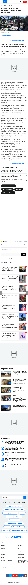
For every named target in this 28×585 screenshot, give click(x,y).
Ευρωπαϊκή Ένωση (18, 526)
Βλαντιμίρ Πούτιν (7, 189)
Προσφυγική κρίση (14, 520)
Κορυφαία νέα (7, 369)
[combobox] (14, 497)
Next (2, 551)
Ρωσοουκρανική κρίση (8, 185)
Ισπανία (9, 516)
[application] (14, 23)
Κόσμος (10, 5)
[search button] (24, 497)
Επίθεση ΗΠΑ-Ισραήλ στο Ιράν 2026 (14, 509)
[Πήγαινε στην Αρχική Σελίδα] (5, 1)
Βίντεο (2, 557)
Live (25, 1)
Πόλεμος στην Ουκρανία (10, 513)
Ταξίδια (3, 554)
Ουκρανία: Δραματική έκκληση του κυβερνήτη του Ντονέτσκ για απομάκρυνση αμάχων (12, 171)
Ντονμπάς (18, 189)
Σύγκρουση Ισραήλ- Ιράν (14, 506)
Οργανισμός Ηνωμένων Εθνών (14, 523)
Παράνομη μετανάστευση (18, 530)
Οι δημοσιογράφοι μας (6, 560)
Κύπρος (7, 526)
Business (3, 548)
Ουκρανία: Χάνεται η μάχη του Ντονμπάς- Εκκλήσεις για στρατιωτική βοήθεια (11, 175)
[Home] (1, 5)
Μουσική (5, 530)
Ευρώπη (3, 545)
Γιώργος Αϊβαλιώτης (7, 35)
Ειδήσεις (5, 5)
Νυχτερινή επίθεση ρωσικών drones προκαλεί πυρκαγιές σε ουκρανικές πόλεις (12, 180)
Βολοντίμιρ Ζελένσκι (8, 192)
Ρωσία (22, 513)
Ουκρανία (18, 516)
